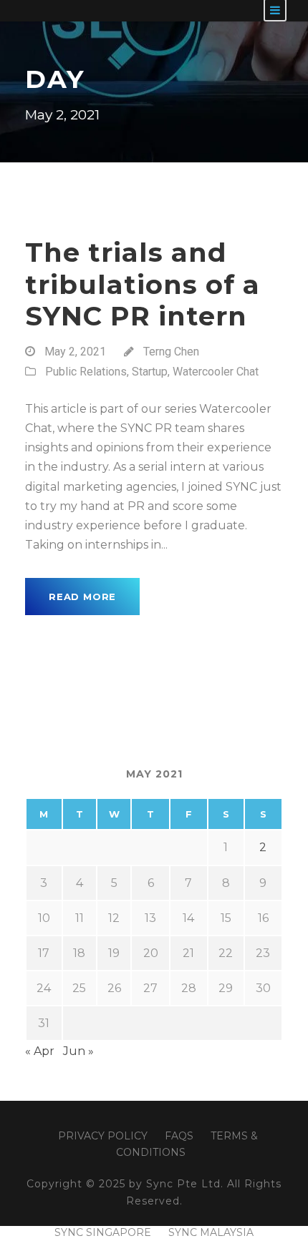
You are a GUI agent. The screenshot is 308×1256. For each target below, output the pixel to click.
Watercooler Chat (216, 371)
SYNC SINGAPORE (102, 1232)
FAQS (179, 1135)
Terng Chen (171, 351)
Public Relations (86, 371)
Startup (150, 371)
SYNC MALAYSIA (211, 1232)
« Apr (39, 1051)
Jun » (78, 1051)
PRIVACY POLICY (103, 1135)
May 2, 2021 (75, 351)
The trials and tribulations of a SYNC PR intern (142, 284)
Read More (82, 596)
